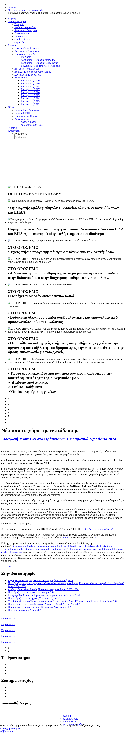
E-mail (66, 710)
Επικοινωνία (69, 721)
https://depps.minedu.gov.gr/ (98, 529)
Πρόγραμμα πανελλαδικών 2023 (25, 610)
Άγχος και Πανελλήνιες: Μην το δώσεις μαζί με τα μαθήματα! (40, 580)
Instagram (7, 717)
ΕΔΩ (65, 537)
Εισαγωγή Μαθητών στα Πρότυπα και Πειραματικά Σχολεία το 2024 (58, 439)
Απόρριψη (15, 728)
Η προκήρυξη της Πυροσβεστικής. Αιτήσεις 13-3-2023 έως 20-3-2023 (44, 604)
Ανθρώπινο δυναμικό (19, 670)
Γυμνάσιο (13, 687)
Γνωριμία (13, 664)
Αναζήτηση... (21, 133)
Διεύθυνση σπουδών (19, 667)
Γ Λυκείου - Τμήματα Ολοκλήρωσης (27, 696)
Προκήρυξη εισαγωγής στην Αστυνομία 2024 (31, 592)
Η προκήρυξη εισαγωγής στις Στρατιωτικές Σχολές (34, 598)
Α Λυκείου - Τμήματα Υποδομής (25, 690)
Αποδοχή (5, 728)
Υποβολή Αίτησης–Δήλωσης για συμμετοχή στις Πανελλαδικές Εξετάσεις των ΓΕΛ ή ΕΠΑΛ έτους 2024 (63, 601)
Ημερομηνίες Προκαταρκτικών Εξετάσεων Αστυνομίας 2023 (40, 607)
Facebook (7, 710)
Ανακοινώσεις (15, 673)
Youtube (6, 721)
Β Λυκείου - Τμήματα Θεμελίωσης (26, 693)
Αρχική (67, 715)
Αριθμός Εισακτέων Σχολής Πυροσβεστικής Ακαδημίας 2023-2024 (43, 589)
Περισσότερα (8, 618)
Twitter (6, 714)
